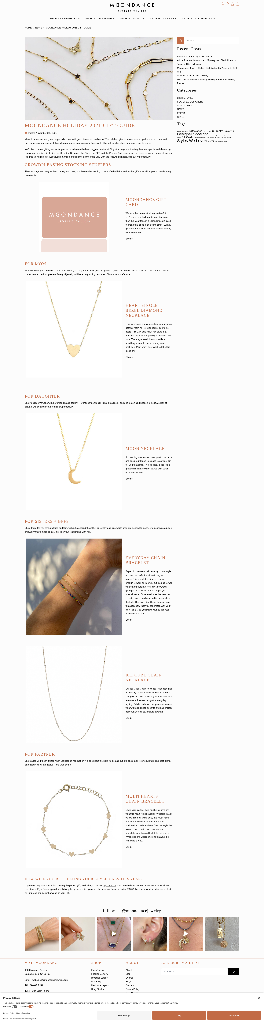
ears (233, 135)
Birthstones (195, 131)
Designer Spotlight (192, 134)
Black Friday (207, 131)
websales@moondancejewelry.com (50, 980)
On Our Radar (211, 137)
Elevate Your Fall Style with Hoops (194, 56)
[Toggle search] (223, 3)
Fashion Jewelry (99, 974)
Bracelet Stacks (99, 977)
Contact (130, 985)
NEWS (38, 27)
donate (210, 135)
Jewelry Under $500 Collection (126, 889)
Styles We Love (191, 140)
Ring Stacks (97, 989)
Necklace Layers (100, 985)
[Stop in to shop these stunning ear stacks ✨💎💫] (150, 934)
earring (222, 135)
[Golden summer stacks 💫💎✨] (222, 934)
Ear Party (96, 981)
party (218, 137)
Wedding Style (222, 141)
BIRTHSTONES (185, 98)
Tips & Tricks (211, 141)
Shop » (129, 238)
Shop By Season (162, 18)
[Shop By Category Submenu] (79, 18)
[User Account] (232, 4)
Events (129, 977)
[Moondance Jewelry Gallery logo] (132, 7)
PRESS (181, 113)
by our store (110, 885)
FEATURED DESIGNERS (190, 101)
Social (229, 137)
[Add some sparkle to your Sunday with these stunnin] (78, 934)
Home (28, 27)
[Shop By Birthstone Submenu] (215, 18)
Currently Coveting (223, 131)
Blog (128, 974)
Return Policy (133, 989)
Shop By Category (63, 18)
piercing (223, 137)
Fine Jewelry (97, 970)
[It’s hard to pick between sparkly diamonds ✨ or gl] (42, 934)
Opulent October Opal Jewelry (192, 75)
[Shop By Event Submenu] (144, 18)
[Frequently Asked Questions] (227, 4)
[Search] (180, 40)
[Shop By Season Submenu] (176, 18)
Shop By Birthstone (197, 18)
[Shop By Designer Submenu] (114, 18)
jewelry (203, 137)
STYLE (180, 117)
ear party (217, 135)
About (129, 970)
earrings (228, 135)
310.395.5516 (36, 985)
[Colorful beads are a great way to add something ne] (186, 934)
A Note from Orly (182, 131)
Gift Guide (187, 137)
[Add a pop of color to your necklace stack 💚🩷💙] (114, 934)
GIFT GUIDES (184, 105)
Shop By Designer (98, 18)
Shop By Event (131, 18)
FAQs (129, 981)
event (179, 137)
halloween (197, 137)
